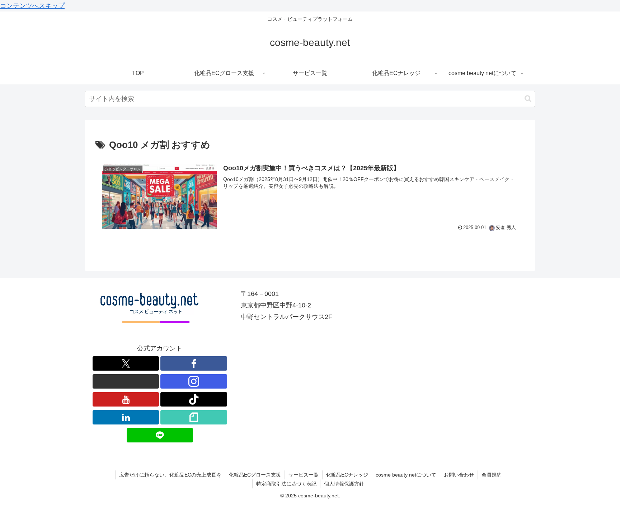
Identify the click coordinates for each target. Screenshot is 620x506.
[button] (528, 98)
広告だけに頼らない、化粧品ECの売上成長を (170, 475)
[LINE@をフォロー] (160, 435)
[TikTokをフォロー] (193, 399)
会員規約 (492, 475)
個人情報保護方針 (344, 484)
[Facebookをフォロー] (193, 363)
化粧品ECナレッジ (347, 475)
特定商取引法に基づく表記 (286, 484)
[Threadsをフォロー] (126, 381)
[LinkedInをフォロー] (126, 417)
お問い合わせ (459, 475)
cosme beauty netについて (406, 475)
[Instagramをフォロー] (193, 381)
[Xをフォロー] (126, 363)
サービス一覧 (303, 475)
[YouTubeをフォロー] (126, 399)
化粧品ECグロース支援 (255, 475)
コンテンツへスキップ (32, 5)
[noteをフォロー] (193, 417)
